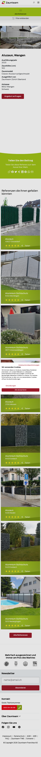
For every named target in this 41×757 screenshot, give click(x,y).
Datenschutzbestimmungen (29, 365)
